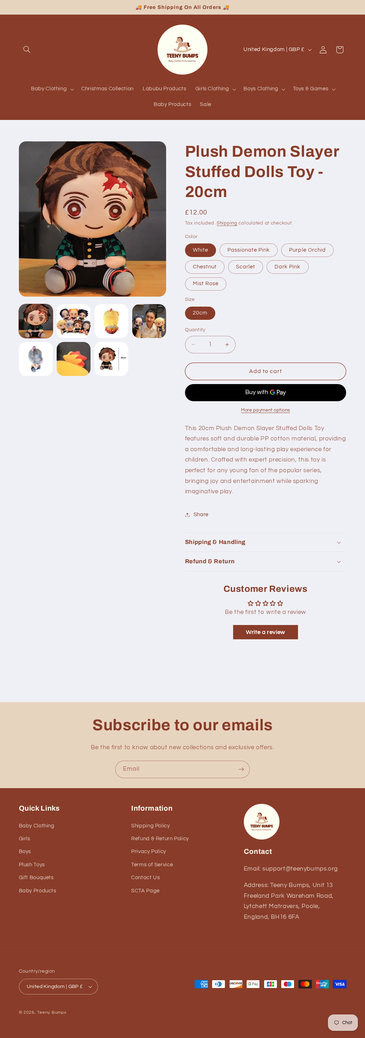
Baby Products (37, 890)
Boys (25, 851)
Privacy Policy (148, 851)
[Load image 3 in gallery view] (111, 321)
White (200, 250)
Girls (24, 838)
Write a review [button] (265, 632)
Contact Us (145, 877)
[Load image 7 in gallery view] (111, 359)
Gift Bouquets (36, 877)
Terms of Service (152, 864)
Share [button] (201, 514)
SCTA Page (145, 890)
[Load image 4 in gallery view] (149, 321)
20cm (200, 313)
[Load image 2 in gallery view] (74, 321)
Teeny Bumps (51, 1012)
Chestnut (205, 266)
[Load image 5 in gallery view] (36, 359)
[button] (27, 49)
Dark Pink (287, 266)
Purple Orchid (307, 250)
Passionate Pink (248, 250)
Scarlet (245, 266)
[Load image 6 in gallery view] (74, 359)
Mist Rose (206, 283)
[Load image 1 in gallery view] (36, 321)
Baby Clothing (37, 825)
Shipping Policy (150, 825)
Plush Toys (32, 864)
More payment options (265, 410)
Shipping (227, 223)
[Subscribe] (241, 769)
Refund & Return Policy (160, 838)
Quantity (195, 329)
